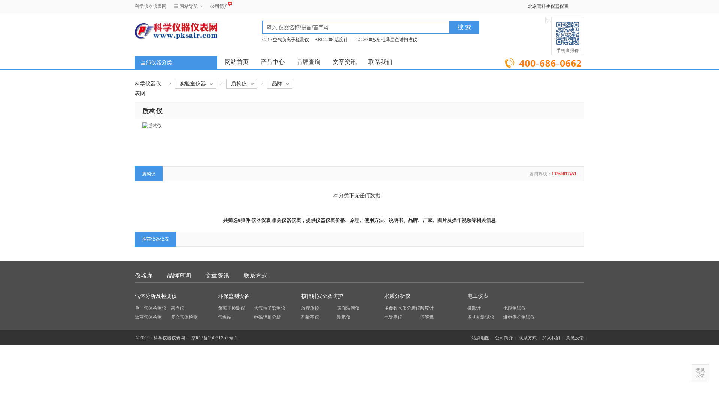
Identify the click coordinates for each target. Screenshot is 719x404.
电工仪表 (477, 296)
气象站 (224, 317)
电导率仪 (393, 317)
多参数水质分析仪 (402, 308)
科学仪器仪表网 (150, 6)
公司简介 (219, 6)
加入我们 (551, 337)
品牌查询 (309, 62)
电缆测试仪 (514, 308)
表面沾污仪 (348, 308)
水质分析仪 (397, 296)
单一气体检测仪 (150, 308)
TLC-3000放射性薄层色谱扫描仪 (385, 39)
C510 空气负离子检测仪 (285, 39)
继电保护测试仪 (519, 317)
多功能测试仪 (480, 317)
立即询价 (544, 61)
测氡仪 (344, 317)
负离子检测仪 (231, 308)
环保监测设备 (233, 296)
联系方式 (255, 275)
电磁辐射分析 (267, 317)
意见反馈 (575, 337)
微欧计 (474, 308)
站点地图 (480, 337)
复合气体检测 (184, 317)
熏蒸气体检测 (148, 317)
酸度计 (427, 308)
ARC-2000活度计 (331, 39)
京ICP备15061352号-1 (214, 337)
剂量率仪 (310, 317)
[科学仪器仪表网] (175, 31)
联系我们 (380, 62)
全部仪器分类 (156, 62)
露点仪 (177, 308)
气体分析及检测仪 (156, 296)
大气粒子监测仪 (269, 308)
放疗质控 (310, 308)
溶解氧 (427, 317)
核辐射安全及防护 (322, 296)
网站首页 (237, 62)
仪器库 (144, 275)
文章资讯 (345, 62)
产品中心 (273, 62)
